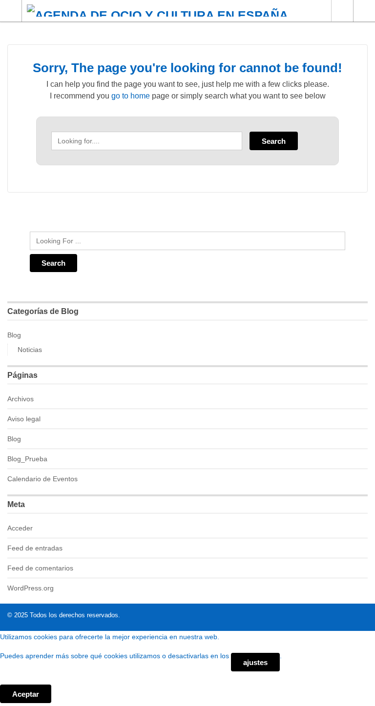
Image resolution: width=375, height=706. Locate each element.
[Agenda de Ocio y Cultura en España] (178, 10)
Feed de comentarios (40, 568)
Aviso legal (24, 419)
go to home (130, 96)
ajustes (255, 662)
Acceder (20, 528)
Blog (14, 335)
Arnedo (342, 10)
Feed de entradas (34, 548)
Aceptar (25, 694)
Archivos (20, 399)
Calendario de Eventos (42, 479)
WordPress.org (30, 588)
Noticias (30, 349)
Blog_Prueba (27, 459)
